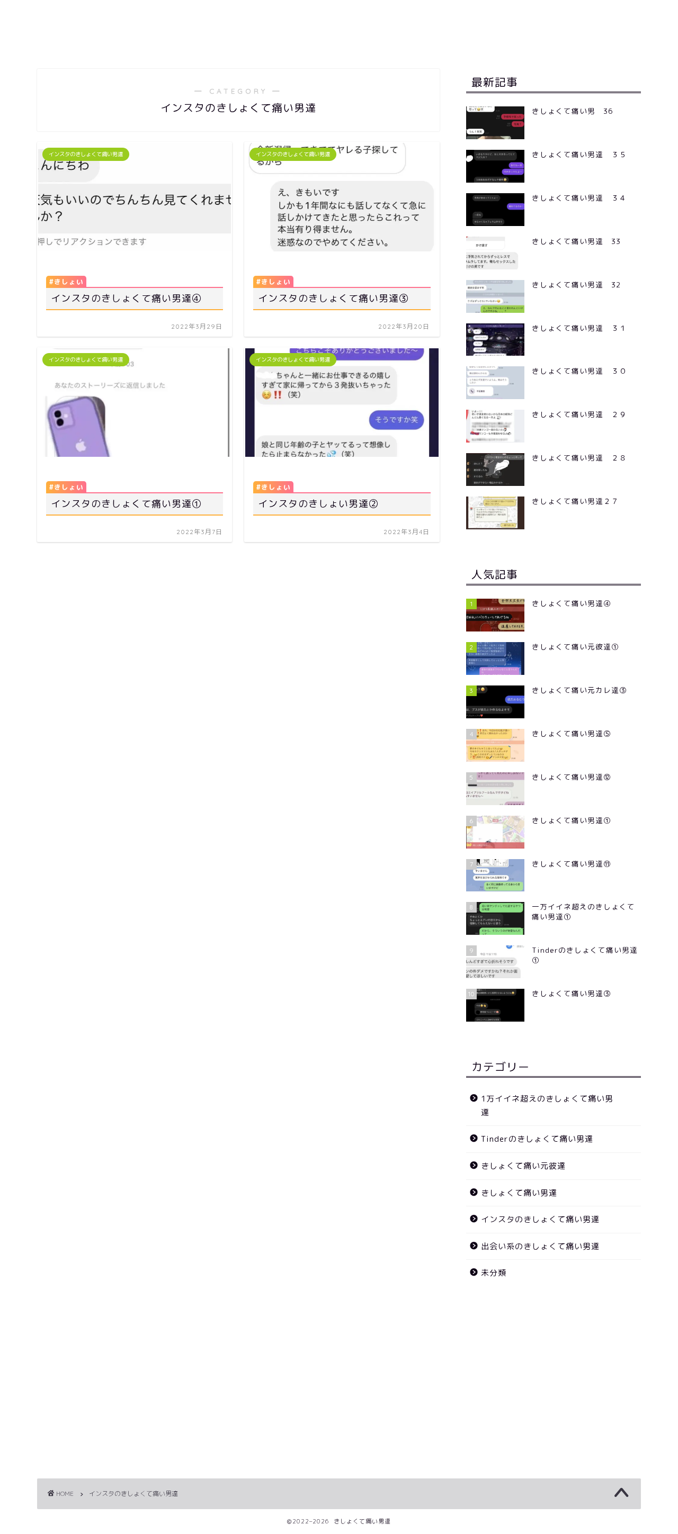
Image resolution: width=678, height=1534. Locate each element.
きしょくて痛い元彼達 (523, 1165)
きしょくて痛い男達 (519, 1192)
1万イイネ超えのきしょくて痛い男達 (547, 1105)
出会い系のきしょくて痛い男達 (540, 1246)
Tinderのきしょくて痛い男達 (537, 1138)
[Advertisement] (553, 1372)
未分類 (493, 1272)
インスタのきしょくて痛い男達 (540, 1219)
